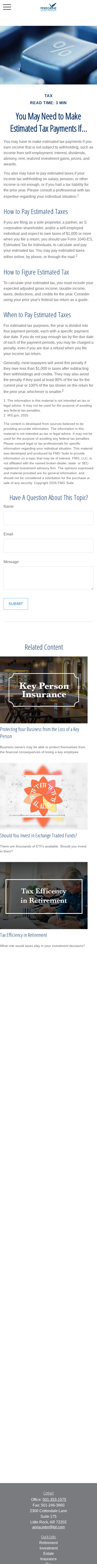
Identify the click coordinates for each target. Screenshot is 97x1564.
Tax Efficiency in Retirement (23, 934)
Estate (48, 1554)
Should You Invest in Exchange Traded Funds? (38, 835)
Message (11, 562)
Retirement (48, 1543)
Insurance (48, 1559)
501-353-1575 (54, 1500)
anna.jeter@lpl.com (48, 1527)
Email (8, 534)
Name (9, 506)
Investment (49, 1548)
